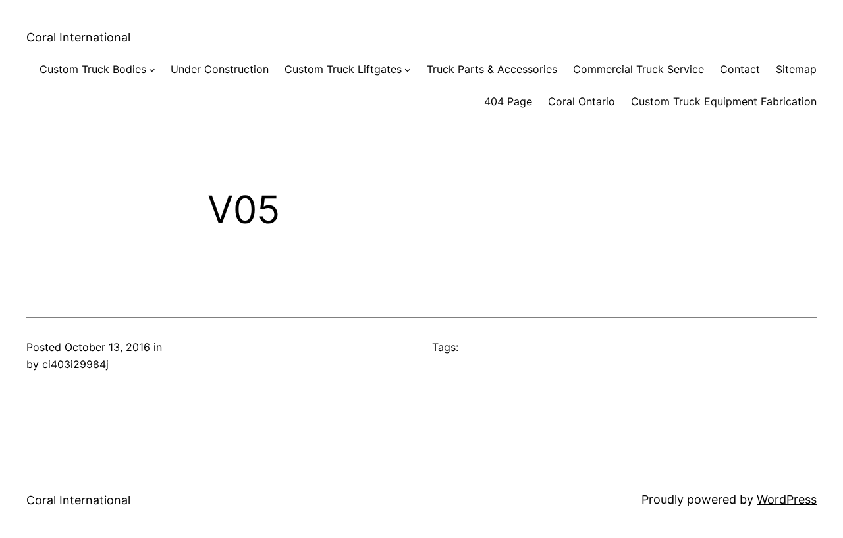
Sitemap (796, 69)
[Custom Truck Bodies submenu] (152, 70)
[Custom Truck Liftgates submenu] (407, 70)
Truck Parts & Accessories (492, 69)
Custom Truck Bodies (93, 69)
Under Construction (220, 69)
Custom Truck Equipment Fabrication (724, 101)
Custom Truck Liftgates (343, 69)
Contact (740, 69)
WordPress (787, 499)
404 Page (508, 101)
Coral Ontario (581, 101)
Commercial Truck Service (638, 69)
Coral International (78, 37)
